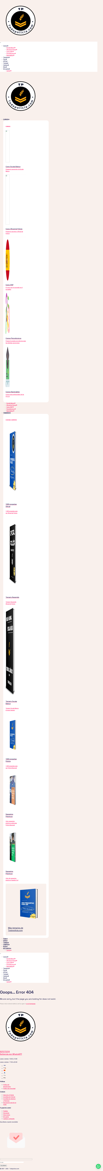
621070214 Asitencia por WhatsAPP (11, 1052)
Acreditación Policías (9, 1097)
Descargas (6, 1113)
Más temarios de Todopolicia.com (15, 929)
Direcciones (6, 1115)
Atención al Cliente (8, 1095)
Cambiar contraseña (8, 1119)
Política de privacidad (9, 1088)
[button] (98, 1166)
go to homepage (30, 1004)
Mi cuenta (6, 1117)
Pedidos (5, 1111)
